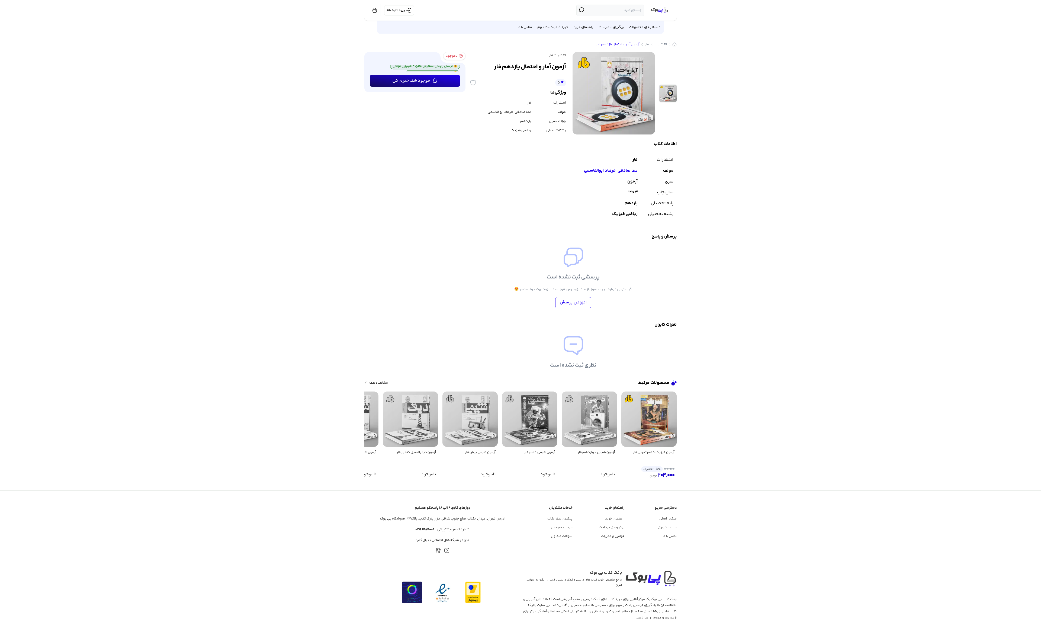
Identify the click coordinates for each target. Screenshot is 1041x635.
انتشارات (660, 44)
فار (647, 44)
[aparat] (438, 550)
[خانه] (674, 44)
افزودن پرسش (573, 302)
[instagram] (446, 550)
